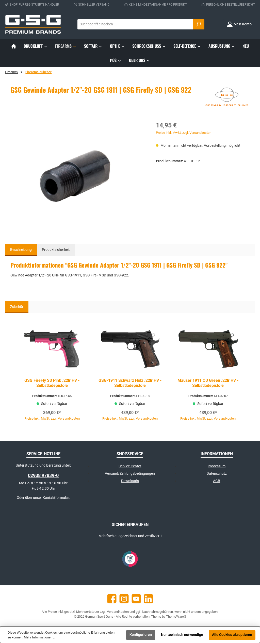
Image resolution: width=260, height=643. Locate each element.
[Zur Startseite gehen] (33, 24)
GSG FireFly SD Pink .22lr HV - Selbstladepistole (51, 383)
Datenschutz (217, 473)
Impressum (216, 466)
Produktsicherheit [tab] (56, 250)
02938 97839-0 (43, 475)
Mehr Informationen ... (39, 637)
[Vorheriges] (14, 372)
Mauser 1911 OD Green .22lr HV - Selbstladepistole (207, 383)
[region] (78, 175)
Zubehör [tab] (16, 307)
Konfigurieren (140, 635)
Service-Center (130, 466)
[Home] (13, 46)
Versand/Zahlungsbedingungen (130, 473)
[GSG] (227, 97)
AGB (216, 481)
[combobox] (135, 24)
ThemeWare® (176, 616)
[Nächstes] (246, 372)
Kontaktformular (56, 498)
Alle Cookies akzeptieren (232, 635)
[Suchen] (198, 24)
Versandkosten (118, 612)
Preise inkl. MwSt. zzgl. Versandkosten (183, 133)
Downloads (130, 481)
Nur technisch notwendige (182, 635)
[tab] (21, 250)
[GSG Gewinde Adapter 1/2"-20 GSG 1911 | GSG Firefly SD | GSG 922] (77, 175)
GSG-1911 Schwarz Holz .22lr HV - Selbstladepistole (130, 383)
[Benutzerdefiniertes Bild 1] (130, 559)
